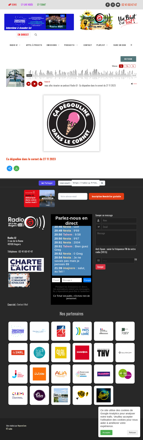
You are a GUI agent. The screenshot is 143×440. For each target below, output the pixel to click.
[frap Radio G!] (39, 352)
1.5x (127, 66)
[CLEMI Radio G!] (18, 395)
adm (10, 428)
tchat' (43, 4)
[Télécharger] (16, 168)
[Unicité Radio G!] (39, 374)
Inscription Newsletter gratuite (106, 196)
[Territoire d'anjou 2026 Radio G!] (18, 331)
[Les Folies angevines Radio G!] (39, 395)
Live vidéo (28, 4)
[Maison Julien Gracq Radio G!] (125, 352)
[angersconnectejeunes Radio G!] (18, 374)
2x (133, 66)
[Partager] (9, 168)
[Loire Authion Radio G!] (61, 395)
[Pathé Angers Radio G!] (82, 395)
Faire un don (119, 45)
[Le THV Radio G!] (103, 352)
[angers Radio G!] (61, 331)
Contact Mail (22, 304)
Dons (14, 4)
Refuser (132, 432)
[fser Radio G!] (125, 331)
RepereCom (22, 425)
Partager (47, 183)
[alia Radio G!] (61, 374)
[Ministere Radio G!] (103, 331)
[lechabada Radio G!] (82, 352)
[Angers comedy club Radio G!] (103, 395)
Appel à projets (34, 45)
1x (121, 66)
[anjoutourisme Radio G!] (125, 374)
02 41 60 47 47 (129, 5)
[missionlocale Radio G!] (82, 374)
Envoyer (100, 267)
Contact (88, 45)
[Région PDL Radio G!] (82, 331)
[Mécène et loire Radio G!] (39, 331)
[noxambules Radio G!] (103, 374)
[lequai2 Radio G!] (61, 352)
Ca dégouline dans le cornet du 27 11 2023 (31, 159)
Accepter (106, 432)
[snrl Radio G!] (18, 352)
